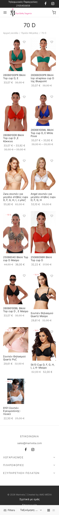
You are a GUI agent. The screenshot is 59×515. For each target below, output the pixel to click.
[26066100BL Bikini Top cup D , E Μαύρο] (15, 287)
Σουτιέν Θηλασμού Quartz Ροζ (14, 358)
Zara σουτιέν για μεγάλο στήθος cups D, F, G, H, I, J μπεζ (15, 196)
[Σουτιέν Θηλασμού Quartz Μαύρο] (43, 290)
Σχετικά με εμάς (30, 499)
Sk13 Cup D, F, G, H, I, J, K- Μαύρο (42, 366)
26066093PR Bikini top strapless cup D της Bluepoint (42, 78)
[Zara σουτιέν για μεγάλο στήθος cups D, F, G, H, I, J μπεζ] (15, 173)
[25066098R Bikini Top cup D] (43, 232)
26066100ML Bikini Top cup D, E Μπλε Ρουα (42, 132)
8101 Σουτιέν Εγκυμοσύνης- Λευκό (12, 410)
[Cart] (54, 12)
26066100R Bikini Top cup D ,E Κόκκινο (13, 138)
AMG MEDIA (45, 494)
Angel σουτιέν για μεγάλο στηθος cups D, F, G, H (43, 196)
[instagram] (53, 3)
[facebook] (45, 3)
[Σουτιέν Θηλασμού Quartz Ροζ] (15, 339)
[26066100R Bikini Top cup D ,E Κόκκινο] (15, 111)
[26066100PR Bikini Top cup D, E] (15, 54)
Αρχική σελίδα (10, 33)
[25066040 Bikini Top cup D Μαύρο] (15, 232)
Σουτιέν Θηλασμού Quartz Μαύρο (42, 315)
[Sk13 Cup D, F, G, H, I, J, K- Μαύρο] (43, 344)
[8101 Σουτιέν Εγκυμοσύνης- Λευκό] (15, 391)
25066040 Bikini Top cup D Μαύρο (15, 259)
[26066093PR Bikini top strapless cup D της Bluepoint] (43, 54)
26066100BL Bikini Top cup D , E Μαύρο (15, 309)
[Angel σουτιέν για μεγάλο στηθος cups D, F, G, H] (43, 173)
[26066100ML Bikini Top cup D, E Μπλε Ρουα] (43, 109)
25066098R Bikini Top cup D (41, 259)
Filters (11, 510)
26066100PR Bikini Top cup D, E (14, 77)
